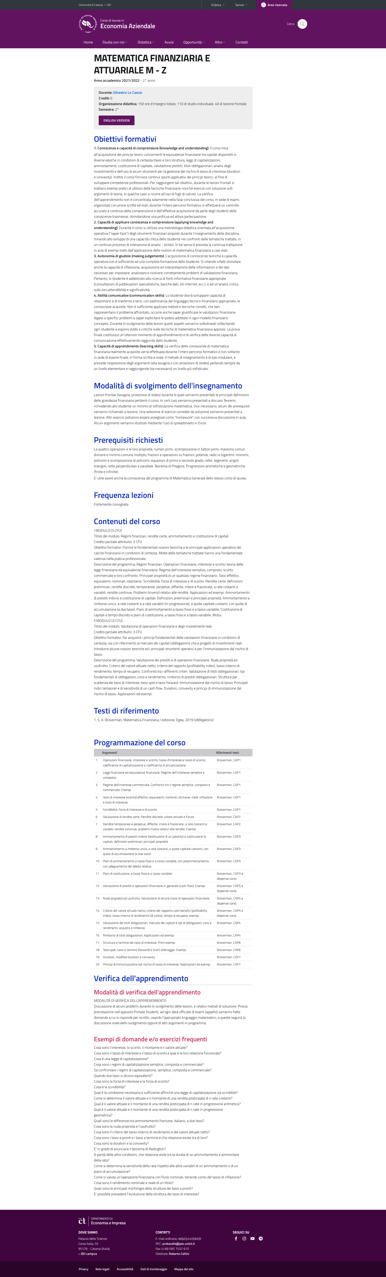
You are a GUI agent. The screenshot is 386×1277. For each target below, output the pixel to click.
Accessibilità (125, 1269)
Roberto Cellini (179, 1253)
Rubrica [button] (216, 4)
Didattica (144, 42)
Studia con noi (113, 42)
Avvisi (169, 42)
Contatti (242, 42)
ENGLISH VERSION (117, 120)
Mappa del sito (183, 1269)
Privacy (83, 1269)
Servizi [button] (239, 4)
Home (88, 42)
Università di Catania (91, 5)
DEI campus (89, 1253)
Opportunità (192, 42)
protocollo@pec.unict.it (178, 1243)
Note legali (102, 1269)
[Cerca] (302, 24)
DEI (109, 5)
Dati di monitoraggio (154, 1269)
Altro (218, 42)
